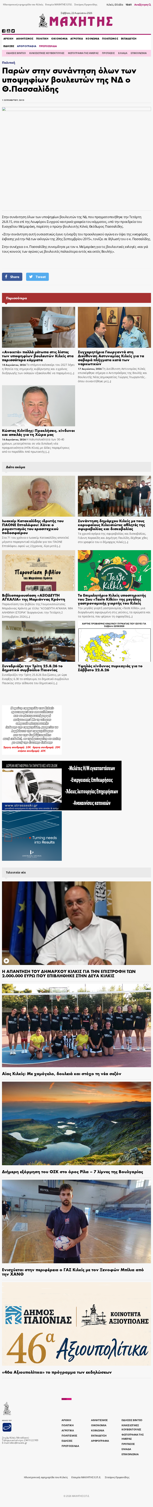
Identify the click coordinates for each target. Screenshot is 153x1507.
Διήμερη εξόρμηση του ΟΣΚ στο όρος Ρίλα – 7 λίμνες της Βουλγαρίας (72, 1171)
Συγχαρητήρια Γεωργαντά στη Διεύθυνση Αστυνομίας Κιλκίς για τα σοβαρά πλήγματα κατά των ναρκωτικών (111, 357)
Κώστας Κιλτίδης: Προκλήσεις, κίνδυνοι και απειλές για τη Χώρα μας (38, 432)
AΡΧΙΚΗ (8, 38)
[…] (72, 373)
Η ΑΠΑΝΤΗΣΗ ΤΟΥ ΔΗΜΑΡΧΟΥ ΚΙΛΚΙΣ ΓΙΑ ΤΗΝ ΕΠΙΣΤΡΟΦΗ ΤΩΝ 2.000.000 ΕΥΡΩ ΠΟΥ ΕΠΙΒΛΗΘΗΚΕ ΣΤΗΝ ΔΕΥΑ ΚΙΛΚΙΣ (69, 973)
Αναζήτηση (141, 4)
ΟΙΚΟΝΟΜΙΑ (59, 38)
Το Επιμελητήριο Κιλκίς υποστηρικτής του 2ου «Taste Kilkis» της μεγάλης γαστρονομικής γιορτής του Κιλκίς (112, 599)
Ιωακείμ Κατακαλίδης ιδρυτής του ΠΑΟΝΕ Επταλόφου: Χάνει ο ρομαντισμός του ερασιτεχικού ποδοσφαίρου (33, 526)
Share (14, 276)
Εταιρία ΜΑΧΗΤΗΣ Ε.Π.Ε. (58, 4)
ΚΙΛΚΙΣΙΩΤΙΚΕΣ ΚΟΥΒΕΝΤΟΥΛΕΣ (46, 53)
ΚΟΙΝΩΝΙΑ (92, 38)
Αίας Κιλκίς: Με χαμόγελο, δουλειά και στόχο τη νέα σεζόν (61, 1073)
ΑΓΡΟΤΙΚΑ (76, 38)
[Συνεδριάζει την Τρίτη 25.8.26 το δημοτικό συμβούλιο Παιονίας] (38, 641)
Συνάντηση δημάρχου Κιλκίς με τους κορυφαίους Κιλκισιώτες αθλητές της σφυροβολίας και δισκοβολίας (111, 524)
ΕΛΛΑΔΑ (122, 53)
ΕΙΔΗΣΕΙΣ (8, 46)
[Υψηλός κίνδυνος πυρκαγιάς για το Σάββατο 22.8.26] (114, 641)
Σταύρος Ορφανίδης (85, 4)
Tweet (41, 276)
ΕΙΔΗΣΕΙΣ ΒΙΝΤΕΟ (16, 53)
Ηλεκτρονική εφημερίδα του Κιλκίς (23, 4)
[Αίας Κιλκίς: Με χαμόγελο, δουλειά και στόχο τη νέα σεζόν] (76, 1025)
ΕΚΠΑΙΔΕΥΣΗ (128, 38)
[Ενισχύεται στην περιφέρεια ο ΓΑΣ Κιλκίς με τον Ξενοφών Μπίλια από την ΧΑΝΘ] (76, 1221)
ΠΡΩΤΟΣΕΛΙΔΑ (48, 46)
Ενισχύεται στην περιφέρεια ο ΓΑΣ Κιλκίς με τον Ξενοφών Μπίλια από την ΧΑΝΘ (73, 1271)
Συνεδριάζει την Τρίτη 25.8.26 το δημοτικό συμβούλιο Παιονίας (32, 667)
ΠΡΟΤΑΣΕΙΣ (108, 53)
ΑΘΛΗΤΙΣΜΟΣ (24, 38)
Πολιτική (8, 62)
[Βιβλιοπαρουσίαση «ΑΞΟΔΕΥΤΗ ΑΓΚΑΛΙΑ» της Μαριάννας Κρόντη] (38, 570)
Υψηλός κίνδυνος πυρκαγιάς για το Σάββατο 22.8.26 (110, 667)
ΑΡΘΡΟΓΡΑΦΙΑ (26, 46)
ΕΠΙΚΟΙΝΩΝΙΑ (138, 53)
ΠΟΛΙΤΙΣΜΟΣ (110, 38)
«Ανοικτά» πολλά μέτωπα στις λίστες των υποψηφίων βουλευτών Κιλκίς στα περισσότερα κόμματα (38, 355)
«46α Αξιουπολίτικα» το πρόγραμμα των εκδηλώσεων (57, 1372)
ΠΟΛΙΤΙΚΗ (42, 38)
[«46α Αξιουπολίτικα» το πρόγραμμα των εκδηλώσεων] (76, 1324)
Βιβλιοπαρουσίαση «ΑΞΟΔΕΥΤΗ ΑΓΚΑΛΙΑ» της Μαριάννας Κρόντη (33, 597)
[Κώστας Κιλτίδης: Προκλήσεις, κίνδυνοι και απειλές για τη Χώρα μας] (38, 405)
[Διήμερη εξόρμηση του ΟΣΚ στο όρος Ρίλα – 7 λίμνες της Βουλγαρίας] (76, 1123)
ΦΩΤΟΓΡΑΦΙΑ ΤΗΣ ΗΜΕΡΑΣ (83, 53)
